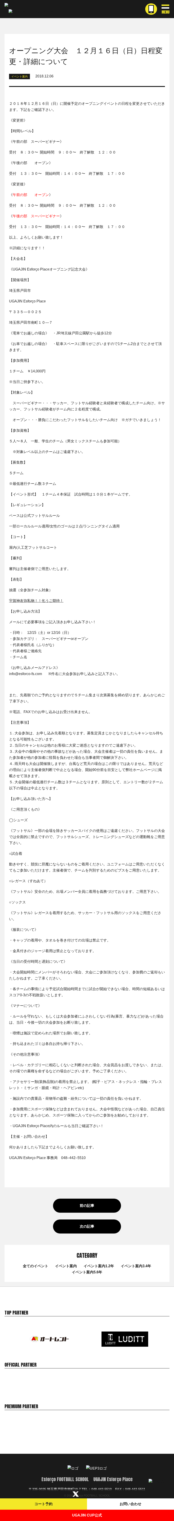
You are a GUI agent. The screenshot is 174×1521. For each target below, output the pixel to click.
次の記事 (87, 1226)
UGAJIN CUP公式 (87, 1515)
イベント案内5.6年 (87, 1272)
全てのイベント (35, 1266)
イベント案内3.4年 (136, 1266)
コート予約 (43, 1504)
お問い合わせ (130, 1504)
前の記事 (87, 1205)
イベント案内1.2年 (99, 1266)
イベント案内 (66, 1266)
